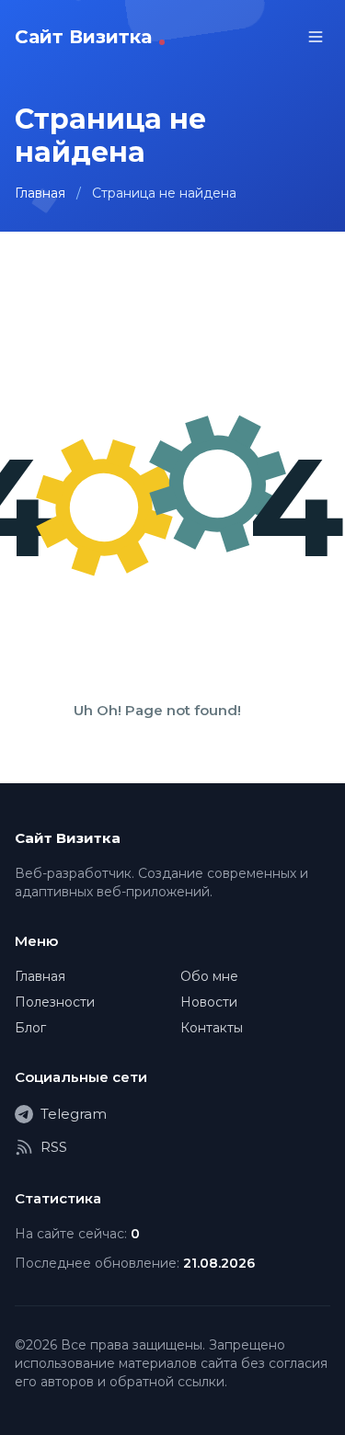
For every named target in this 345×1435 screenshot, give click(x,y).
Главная (40, 193)
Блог (30, 1027)
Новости (208, 1002)
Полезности (55, 1002)
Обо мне (209, 976)
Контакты (211, 1027)
